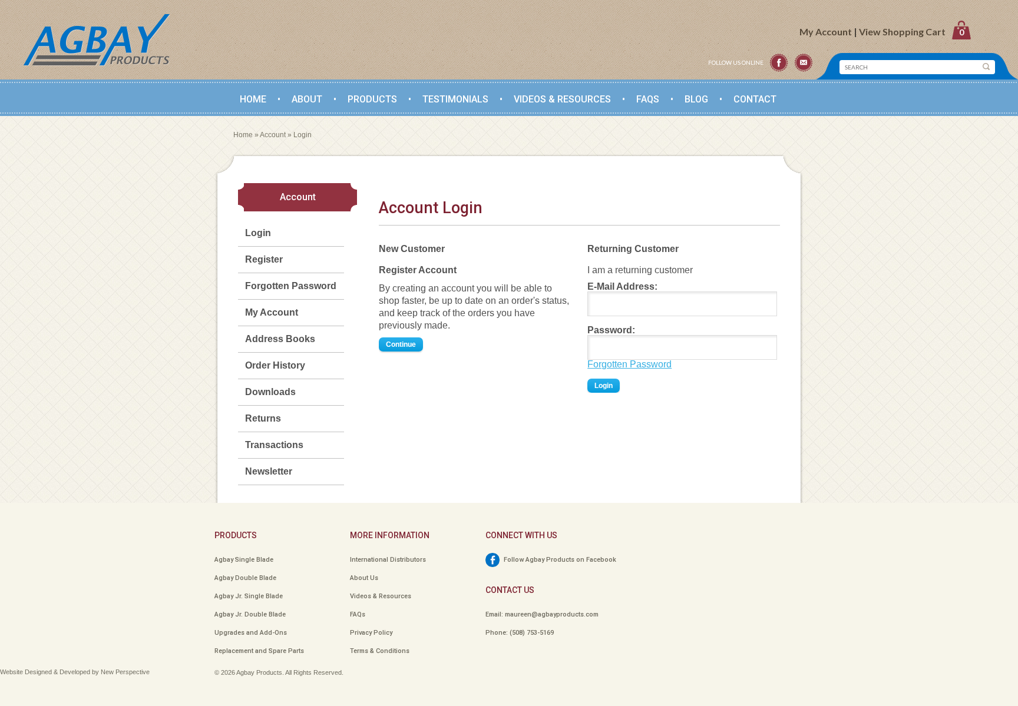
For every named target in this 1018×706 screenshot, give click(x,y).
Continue (401, 344)
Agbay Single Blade (243, 560)
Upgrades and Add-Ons (250, 633)
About (307, 99)
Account (273, 135)
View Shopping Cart (911, 31)
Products (372, 99)
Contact (754, 99)
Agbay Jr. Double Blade (250, 614)
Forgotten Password (290, 286)
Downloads (270, 392)
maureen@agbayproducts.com (552, 614)
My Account (825, 31)
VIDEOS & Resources (562, 99)
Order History (275, 365)
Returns (263, 418)
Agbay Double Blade (245, 578)
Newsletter (268, 471)
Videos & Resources (380, 596)
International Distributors (388, 560)
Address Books (280, 339)
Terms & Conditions (379, 651)
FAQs (647, 99)
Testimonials (455, 99)
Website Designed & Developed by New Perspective (75, 671)
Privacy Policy (371, 633)
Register (264, 259)
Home (253, 99)
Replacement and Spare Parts (259, 651)
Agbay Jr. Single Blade (248, 596)
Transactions (274, 445)
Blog (696, 99)
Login (302, 135)
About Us (364, 578)
